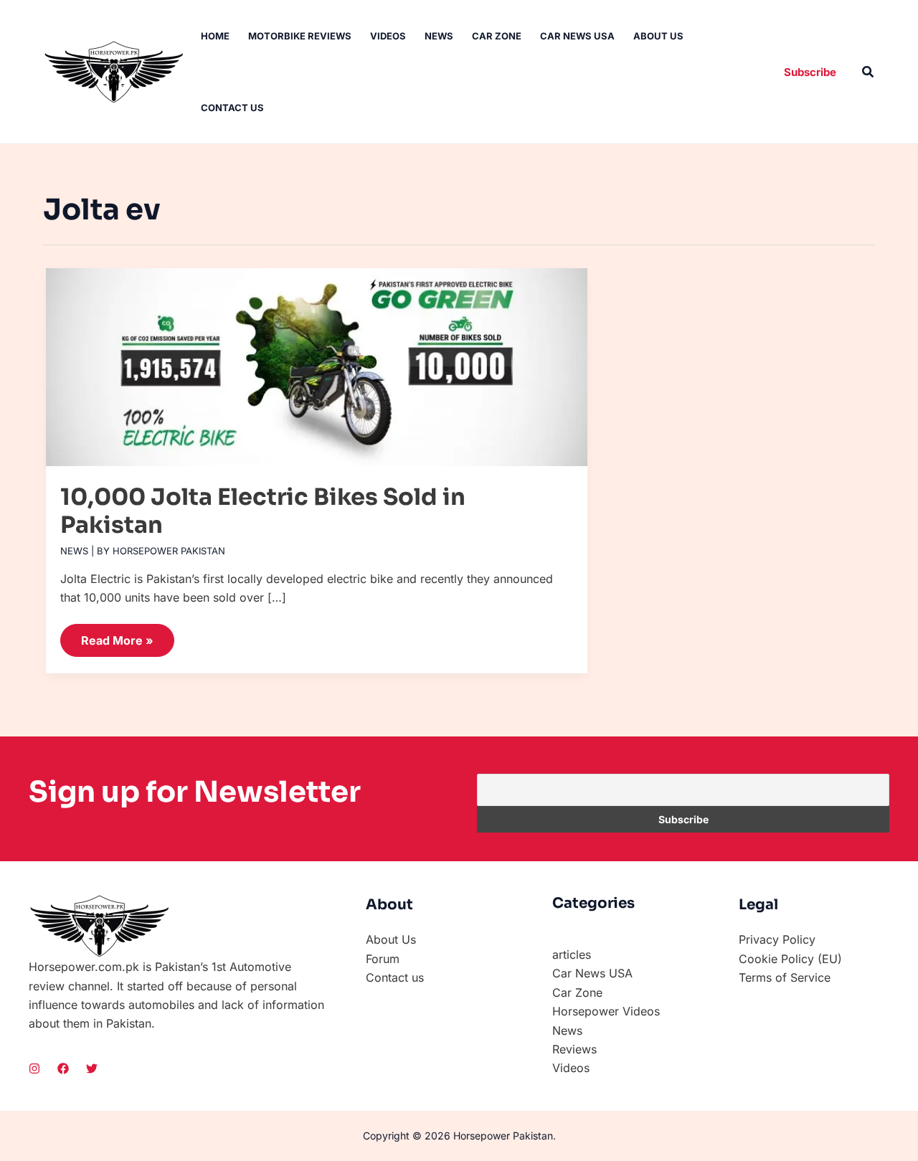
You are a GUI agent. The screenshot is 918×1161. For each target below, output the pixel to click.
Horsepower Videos (606, 1011)
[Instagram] (34, 1068)
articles (571, 954)
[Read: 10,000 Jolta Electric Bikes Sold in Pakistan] (316, 361)
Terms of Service (785, 977)
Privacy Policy (777, 939)
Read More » (116, 636)
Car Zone (496, 36)
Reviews (574, 1049)
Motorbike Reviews (299, 36)
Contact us (232, 107)
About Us (658, 36)
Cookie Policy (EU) (790, 959)
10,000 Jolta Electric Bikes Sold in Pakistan (262, 511)
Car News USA (577, 36)
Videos (388, 36)
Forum (382, 959)
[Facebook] (63, 1068)
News (439, 36)
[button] (810, 72)
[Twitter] (92, 1068)
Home (215, 36)
